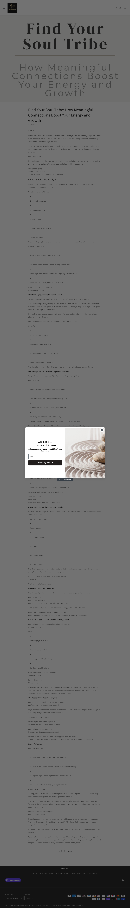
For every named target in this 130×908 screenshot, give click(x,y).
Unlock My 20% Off (45, 463)
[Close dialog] (102, 430)
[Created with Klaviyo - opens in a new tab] (65, 479)
